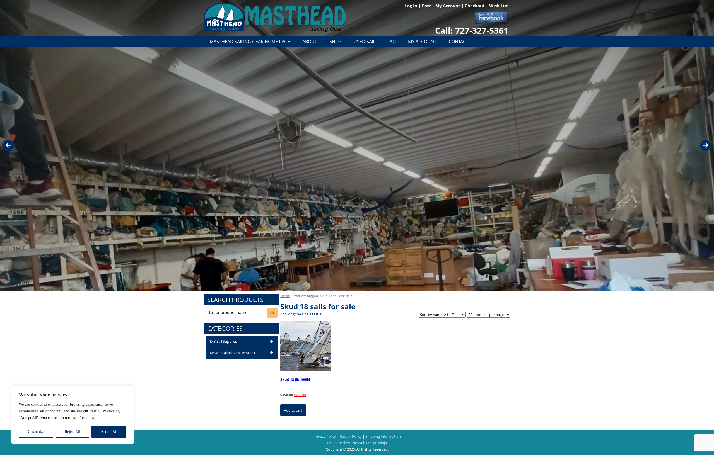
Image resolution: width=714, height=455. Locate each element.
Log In (411, 5)
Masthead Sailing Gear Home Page (250, 41)
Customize (36, 432)
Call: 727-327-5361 (471, 30)
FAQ (391, 41)
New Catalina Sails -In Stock (232, 352)
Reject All (72, 432)
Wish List (498, 5)
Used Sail (364, 41)
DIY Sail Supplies (223, 341)
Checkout (475, 5)
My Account (448, 5)
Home (285, 295)
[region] (72, 414)
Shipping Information (383, 436)
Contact (458, 41)
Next (705, 145)
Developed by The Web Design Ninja (357, 442)
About (309, 41)
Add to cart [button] (293, 410)
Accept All (109, 432)
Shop (335, 41)
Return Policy (351, 436)
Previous (8, 145)
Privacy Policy (324, 436)
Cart (427, 5)
